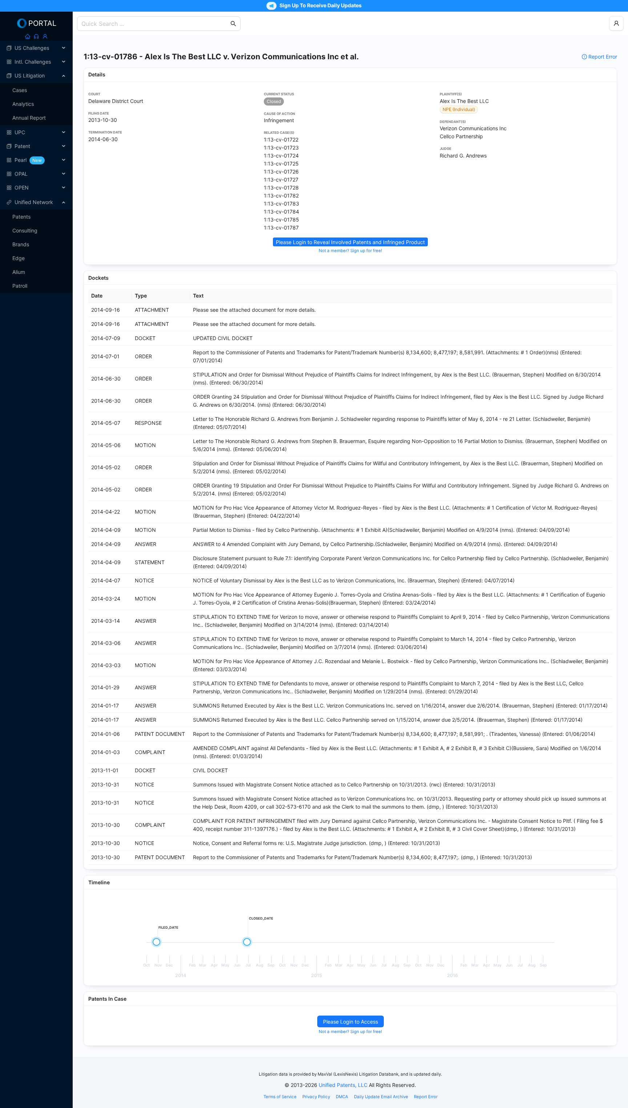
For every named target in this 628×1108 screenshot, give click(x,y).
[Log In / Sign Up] (45, 36)
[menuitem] (36, 48)
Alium (18, 272)
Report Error (602, 56)
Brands (20, 244)
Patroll (19, 286)
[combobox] (155, 23)
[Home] (27, 36)
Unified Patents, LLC (343, 1085)
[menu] (36, 118)
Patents (21, 217)
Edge (18, 258)
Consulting (24, 230)
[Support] (36, 36)
